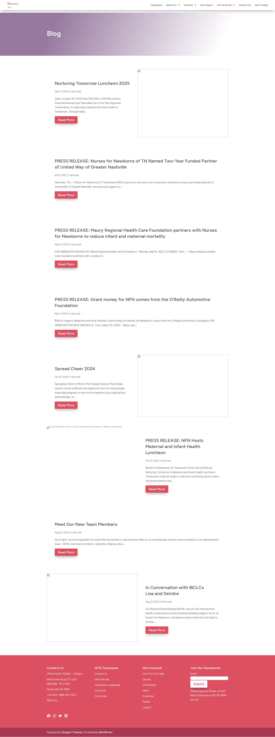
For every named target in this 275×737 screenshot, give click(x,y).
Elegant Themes (72, 732)
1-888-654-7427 (67, 695)
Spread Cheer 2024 (75, 368)
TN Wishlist (149, 685)
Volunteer (148, 696)
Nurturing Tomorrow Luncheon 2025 (92, 83)
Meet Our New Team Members (86, 524)
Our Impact (206, 5)
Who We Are (102, 679)
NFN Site (52, 700)
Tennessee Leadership (107, 685)
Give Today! (261, 5)
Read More (66, 120)
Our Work (100, 690)
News (145, 690)
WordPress (106, 732)
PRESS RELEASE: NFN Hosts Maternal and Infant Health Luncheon (174, 446)
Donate (146, 679)
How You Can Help (153, 673)
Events (146, 701)
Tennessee (156, 5)
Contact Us (245, 5)
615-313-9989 (62, 689)
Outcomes (101, 696)
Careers (146, 707)
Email (193, 673)
